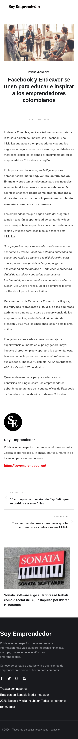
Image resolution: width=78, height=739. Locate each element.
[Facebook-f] (1, 678)
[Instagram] (16, 678)
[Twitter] (9, 678)
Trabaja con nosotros (14, 688)
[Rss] (24, 678)
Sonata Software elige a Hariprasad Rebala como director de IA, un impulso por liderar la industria (36, 600)
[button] (62, 7)
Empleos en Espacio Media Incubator (24, 694)
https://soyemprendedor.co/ (25, 465)
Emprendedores (39, 72)
